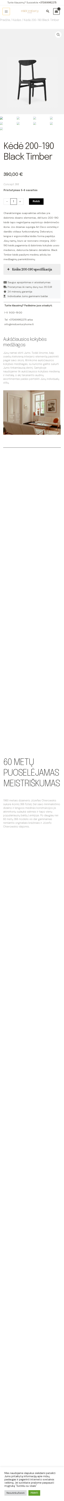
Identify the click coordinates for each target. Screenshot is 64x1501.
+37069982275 (48, 2)
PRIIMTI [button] (34, 1492)
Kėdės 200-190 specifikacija (32, 269)
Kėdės (17, 20)
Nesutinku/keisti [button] (16, 1492)
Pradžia (5, 20)
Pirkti (36, 201)
